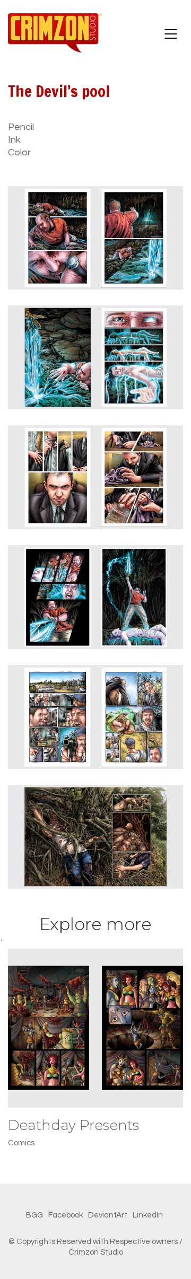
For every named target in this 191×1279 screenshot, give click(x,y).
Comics (21, 1143)
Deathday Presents (73, 1125)
